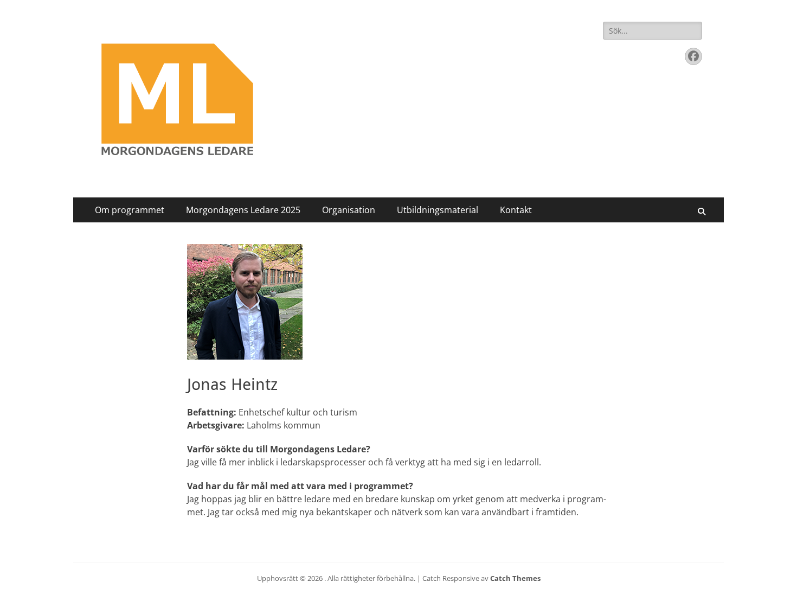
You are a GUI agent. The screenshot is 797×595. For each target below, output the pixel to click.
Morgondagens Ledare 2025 (243, 210)
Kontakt (516, 210)
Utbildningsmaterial (437, 210)
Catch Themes (515, 578)
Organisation (348, 210)
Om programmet (129, 210)
